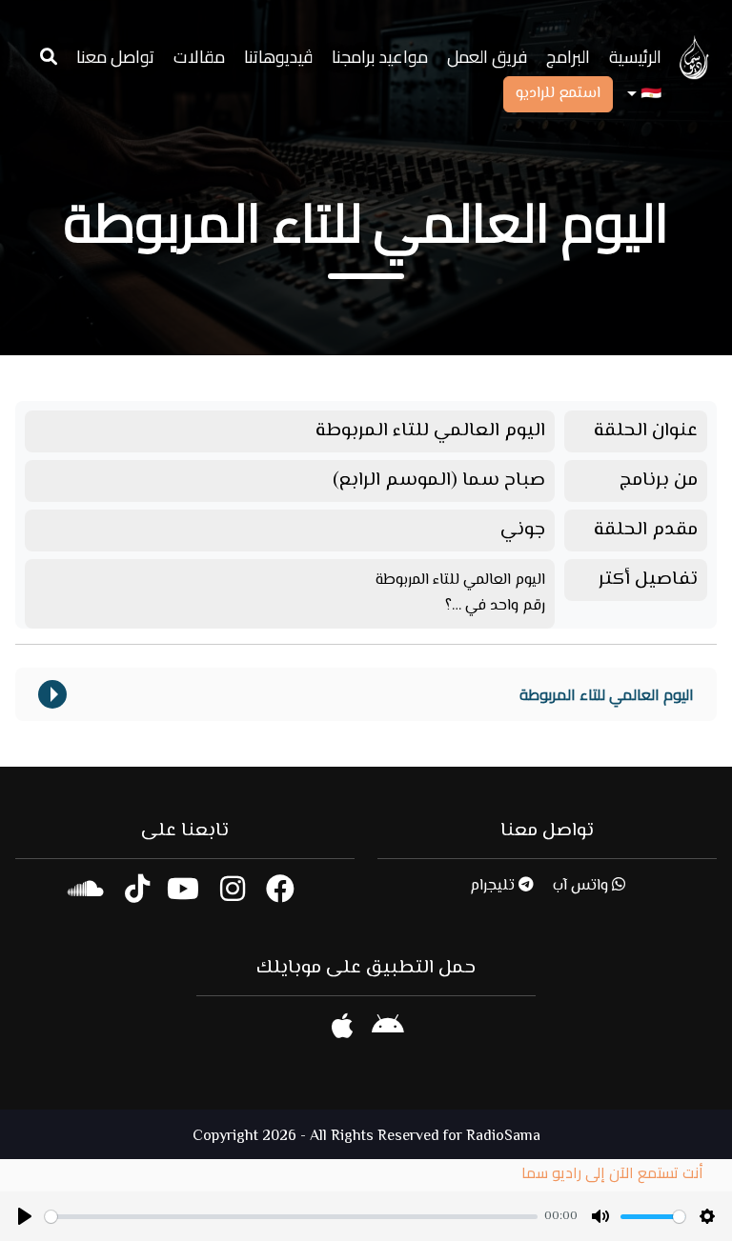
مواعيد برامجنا (380, 56)
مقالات (199, 56)
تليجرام (494, 886)
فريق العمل (487, 56)
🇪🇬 (649, 94)
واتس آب (582, 886)
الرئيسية (635, 56)
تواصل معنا (115, 56)
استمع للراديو (558, 94)
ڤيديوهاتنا (278, 56)
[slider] (291, 1217)
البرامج (568, 56)
